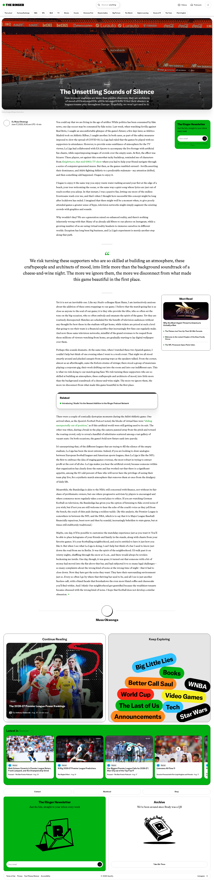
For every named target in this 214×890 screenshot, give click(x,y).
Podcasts (198, 5)
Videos (184, 5)
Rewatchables (103, 13)
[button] (108, 5)
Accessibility (45, 876)
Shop (177, 791)
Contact (37, 791)
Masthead (107, 791)
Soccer (107, 84)
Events (76, 13)
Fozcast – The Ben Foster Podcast (20, 774)
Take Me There (159, 864)
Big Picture (116, 13)
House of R (157, 13)
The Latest (8, 13)
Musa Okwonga (21, 121)
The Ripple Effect (64, 774)
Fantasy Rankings (23, 13)
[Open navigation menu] (208, 5)
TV (58, 13)
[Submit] (204, 138)
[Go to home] (13, 5)
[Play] (30, 749)
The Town (168, 13)
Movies (66, 13)
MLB (51, 13)
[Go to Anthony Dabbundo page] (10, 712)
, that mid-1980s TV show (82, 161)
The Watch (129, 13)
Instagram (201, 876)
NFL (43, 13)
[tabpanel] (107, 403)
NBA (35, 13)
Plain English (181, 13)
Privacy (19, 876)
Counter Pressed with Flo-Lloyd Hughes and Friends (175, 774)
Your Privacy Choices (31, 876)
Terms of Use (10, 876)
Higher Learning (142, 13)
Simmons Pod (88, 13)
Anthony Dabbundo (23, 712)
